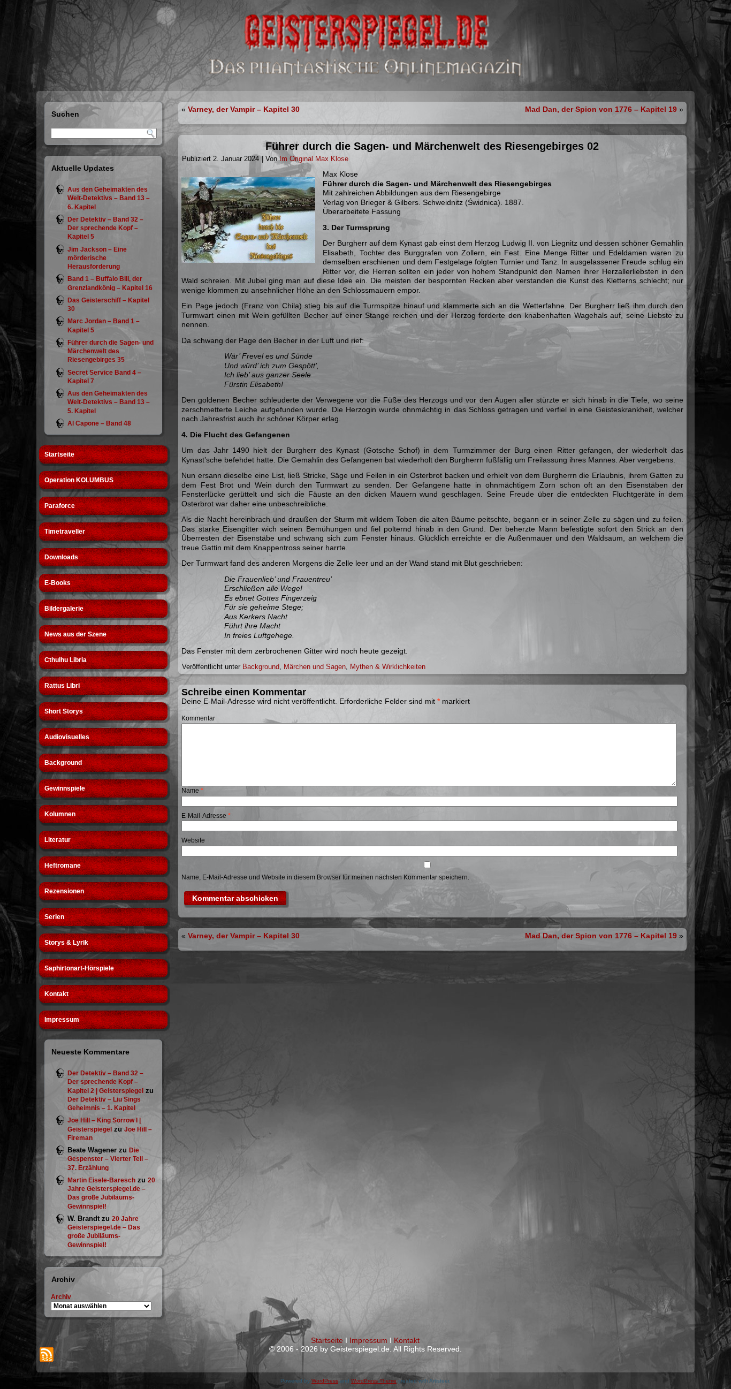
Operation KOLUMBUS (78, 480)
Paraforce (59, 506)
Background (63, 762)
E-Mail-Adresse (206, 815)
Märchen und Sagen (315, 667)
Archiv (61, 1297)
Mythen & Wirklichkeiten (387, 667)
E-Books (57, 583)
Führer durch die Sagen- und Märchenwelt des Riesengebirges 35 (110, 351)
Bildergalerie (63, 608)
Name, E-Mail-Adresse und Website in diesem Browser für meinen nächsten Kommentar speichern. (325, 877)
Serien (54, 917)
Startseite (59, 454)
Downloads (61, 557)
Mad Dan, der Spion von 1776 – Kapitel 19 (601, 109)
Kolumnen (59, 814)
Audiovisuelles (66, 737)
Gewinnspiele (64, 788)
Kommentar (198, 718)
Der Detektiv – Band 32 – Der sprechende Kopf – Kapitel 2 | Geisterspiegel (105, 1082)
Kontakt (56, 994)
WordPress (324, 1381)
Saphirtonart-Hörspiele (79, 968)
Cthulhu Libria (65, 660)
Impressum (61, 1019)
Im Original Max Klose (313, 159)
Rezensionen (64, 891)
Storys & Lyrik (66, 942)
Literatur (57, 840)
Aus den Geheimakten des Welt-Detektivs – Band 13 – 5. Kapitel (108, 402)
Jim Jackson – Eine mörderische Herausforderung (97, 258)
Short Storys (63, 711)
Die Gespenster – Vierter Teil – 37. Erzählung (107, 1159)
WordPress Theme (374, 1381)
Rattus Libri (62, 685)
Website (193, 840)
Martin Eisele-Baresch (101, 1180)
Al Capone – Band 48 (99, 423)
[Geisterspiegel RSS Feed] (47, 1354)
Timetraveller (64, 531)
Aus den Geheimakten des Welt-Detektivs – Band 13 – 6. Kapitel (108, 198)
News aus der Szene (75, 634)
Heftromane (62, 865)
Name (192, 790)
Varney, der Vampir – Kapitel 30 (244, 109)
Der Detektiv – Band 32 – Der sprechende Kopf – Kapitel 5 (105, 228)
